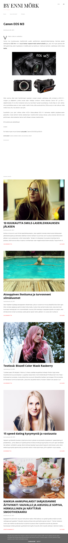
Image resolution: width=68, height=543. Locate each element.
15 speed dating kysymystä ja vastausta (30, 433)
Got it (39, 541)
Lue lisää (62, 244)
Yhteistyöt (23, 14)
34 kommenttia (7, 383)
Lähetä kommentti (8, 529)
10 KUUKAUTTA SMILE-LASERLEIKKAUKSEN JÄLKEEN (31, 224)
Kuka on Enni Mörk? (13, 14)
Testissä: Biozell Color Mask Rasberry (28, 366)
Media (19, 135)
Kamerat (16, 135)
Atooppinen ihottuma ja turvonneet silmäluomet (27, 296)
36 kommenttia (7, 315)
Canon (11, 135)
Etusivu (4, 14)
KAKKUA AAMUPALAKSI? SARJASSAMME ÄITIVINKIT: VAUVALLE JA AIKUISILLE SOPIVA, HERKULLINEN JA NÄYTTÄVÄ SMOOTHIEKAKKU (33, 506)
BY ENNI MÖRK (21, 5)
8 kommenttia (7, 451)
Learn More (31, 541)
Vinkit (30, 135)
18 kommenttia (7, 244)
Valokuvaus (25, 135)
